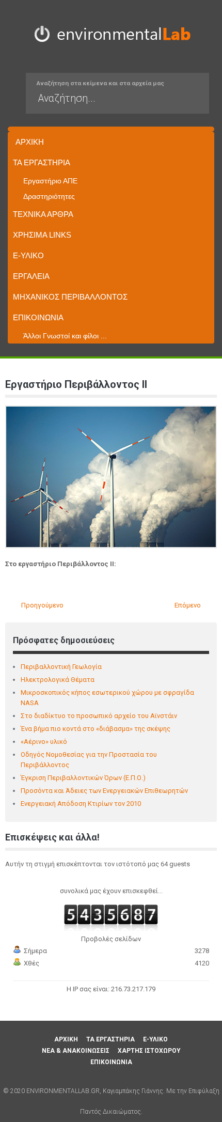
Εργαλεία (31, 276)
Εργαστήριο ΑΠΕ (50, 181)
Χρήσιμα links (42, 234)
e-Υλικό (28, 255)
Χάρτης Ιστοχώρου (149, 1050)
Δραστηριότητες (49, 196)
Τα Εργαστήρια (41, 162)
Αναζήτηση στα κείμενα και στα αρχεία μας (100, 83)
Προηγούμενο (42, 605)
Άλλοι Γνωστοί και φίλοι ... (65, 336)
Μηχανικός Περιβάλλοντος (70, 296)
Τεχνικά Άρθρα (43, 214)
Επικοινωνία (38, 317)
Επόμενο (188, 605)
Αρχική (29, 141)
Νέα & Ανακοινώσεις (75, 1050)
